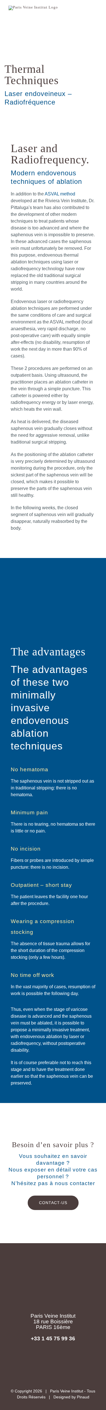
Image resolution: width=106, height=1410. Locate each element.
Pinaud (83, 1397)
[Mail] (53, 1359)
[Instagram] (75, 1359)
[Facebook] (30, 1359)
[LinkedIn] (41, 1359)
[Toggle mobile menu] (95, 12)
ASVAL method (60, 193)
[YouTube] (64, 1359)
